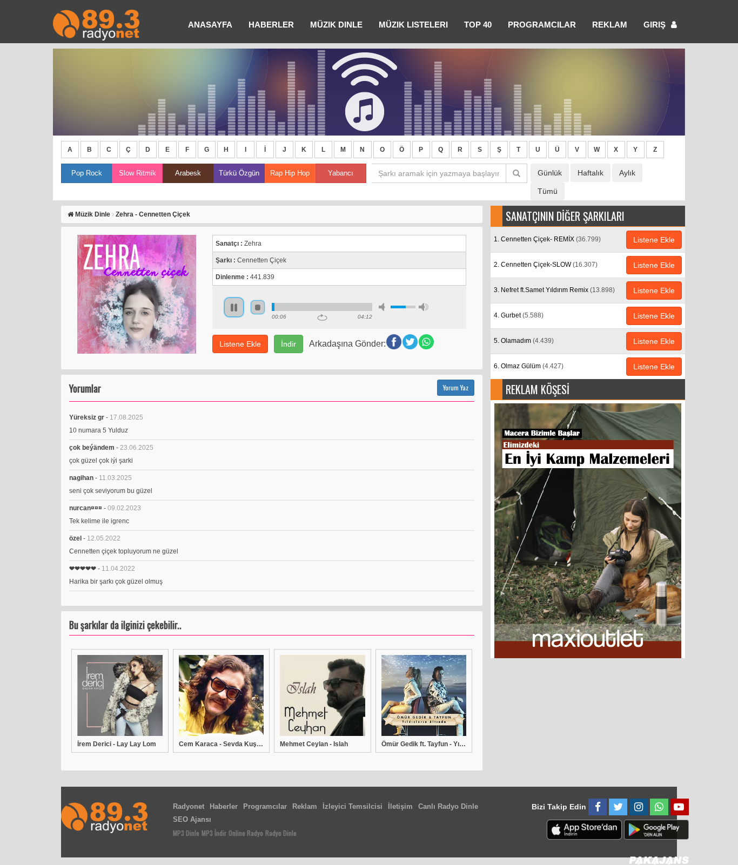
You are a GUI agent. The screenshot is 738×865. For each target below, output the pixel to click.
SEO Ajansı (192, 819)
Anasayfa (210, 24)
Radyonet (188, 806)
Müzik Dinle (336, 24)
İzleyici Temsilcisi (353, 806)
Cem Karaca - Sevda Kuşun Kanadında (221, 744)
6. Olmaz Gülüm (528, 366)
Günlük (550, 172)
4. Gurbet (519, 315)
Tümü (548, 191)
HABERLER (271, 24)
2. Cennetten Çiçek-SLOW (546, 264)
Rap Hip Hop (290, 173)
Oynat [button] (234, 307)
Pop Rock (86, 173)
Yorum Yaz (455, 387)
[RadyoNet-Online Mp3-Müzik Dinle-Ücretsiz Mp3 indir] (96, 24)
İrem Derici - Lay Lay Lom (116, 744)
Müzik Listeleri (413, 24)
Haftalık (590, 172)
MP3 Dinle (186, 832)
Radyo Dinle (281, 832)
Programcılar (542, 24)
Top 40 (478, 24)
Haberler (224, 806)
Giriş (655, 24)
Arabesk (188, 173)
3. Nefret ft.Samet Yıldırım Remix (554, 290)
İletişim (400, 806)
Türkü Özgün (239, 173)
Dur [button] (257, 307)
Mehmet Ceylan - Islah (314, 744)
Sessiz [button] (383, 307)
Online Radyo (246, 832)
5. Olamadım (524, 340)
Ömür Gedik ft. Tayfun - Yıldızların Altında (424, 744)
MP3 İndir (214, 832)
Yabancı (340, 173)
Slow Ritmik (137, 173)
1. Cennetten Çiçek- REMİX (547, 239)
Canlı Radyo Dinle (448, 806)
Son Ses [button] (423, 307)
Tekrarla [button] (322, 317)
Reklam (609, 24)
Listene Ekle (240, 344)
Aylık (627, 172)
